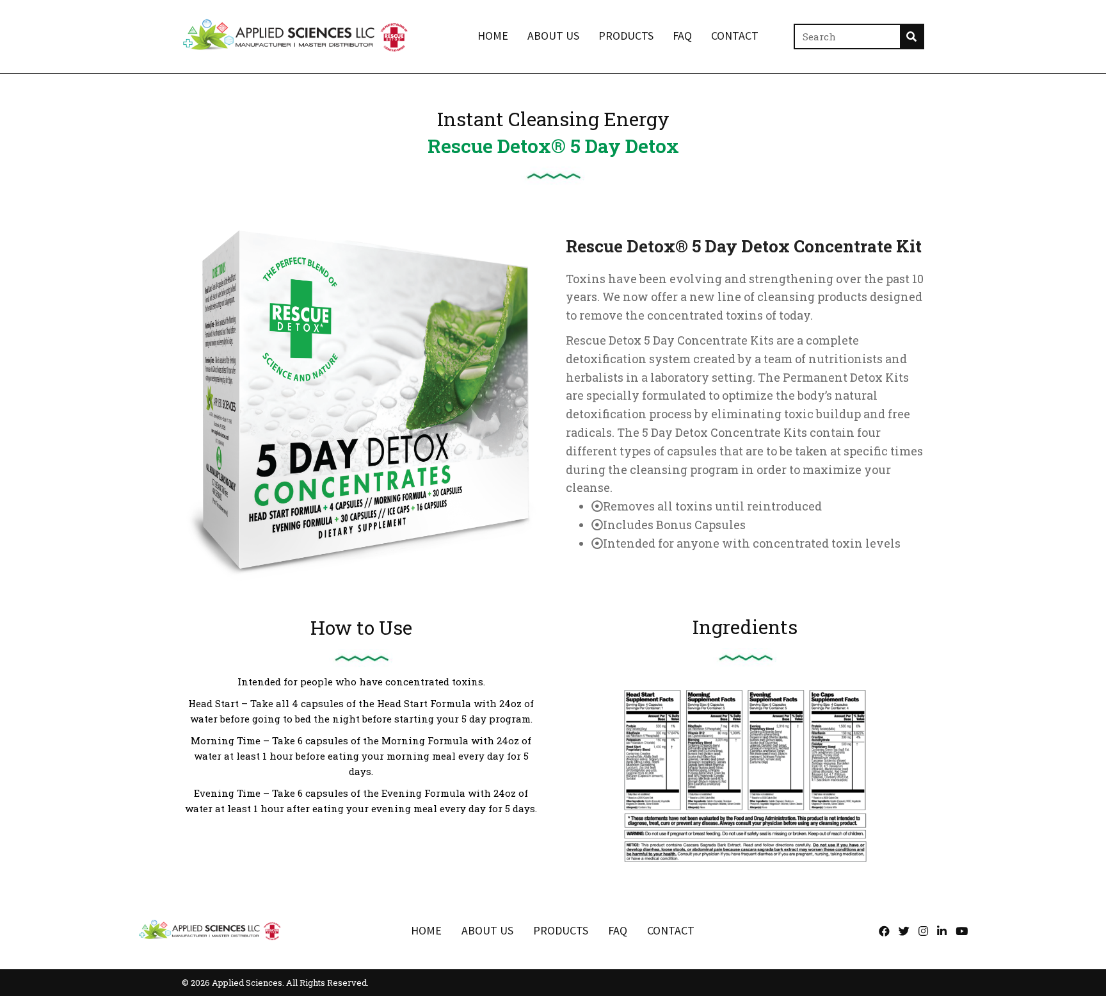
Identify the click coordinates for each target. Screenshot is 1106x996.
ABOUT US (487, 930)
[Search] (911, 36)
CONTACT (670, 930)
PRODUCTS (560, 930)
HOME (426, 930)
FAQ (617, 930)
